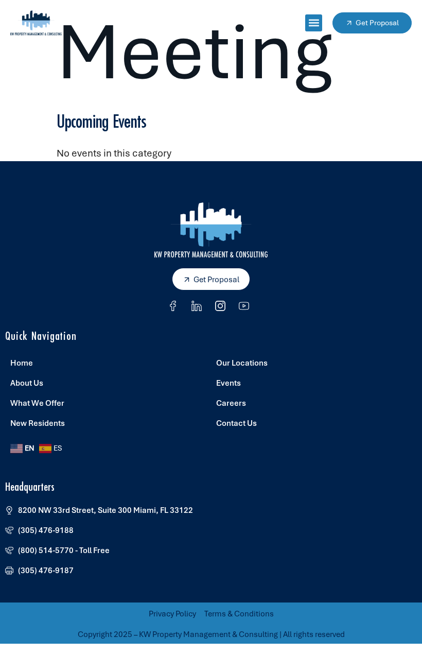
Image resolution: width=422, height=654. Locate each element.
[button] (313, 22)
